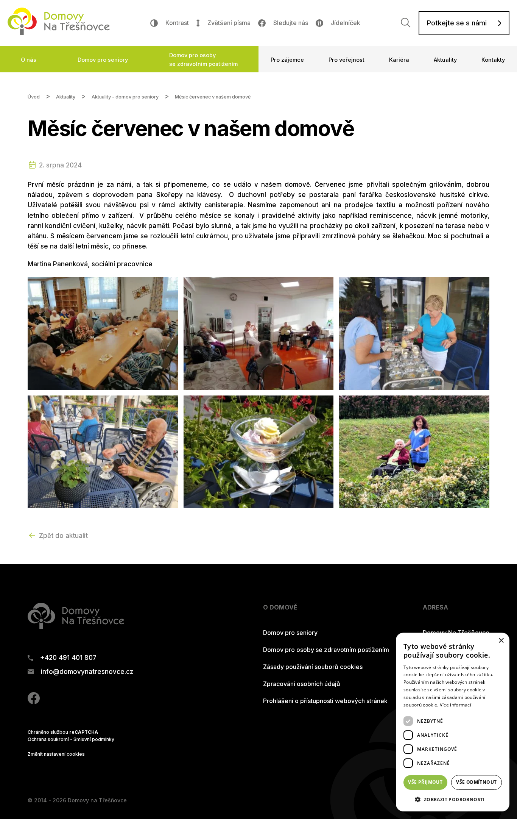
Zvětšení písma (228, 23)
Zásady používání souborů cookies (313, 667)
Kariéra (399, 59)
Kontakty (493, 59)
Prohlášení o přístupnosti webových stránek (325, 701)
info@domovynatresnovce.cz (87, 672)
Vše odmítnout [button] (476, 782)
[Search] (406, 23)
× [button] (501, 641)
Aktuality (445, 59)
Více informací (455, 705)
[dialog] (452, 722)
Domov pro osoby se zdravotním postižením (203, 59)
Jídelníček (345, 23)
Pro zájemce (287, 59)
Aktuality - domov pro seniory (125, 97)
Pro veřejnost (346, 59)
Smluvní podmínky (93, 739)
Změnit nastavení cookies (56, 754)
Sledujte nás (290, 23)
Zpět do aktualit (63, 535)
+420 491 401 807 (68, 658)
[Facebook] (34, 702)
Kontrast (177, 23)
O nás (28, 59)
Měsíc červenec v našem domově (213, 97)
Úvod (34, 97)
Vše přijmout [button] (425, 782)
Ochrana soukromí (48, 739)
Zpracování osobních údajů (301, 684)
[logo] (59, 33)
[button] (452, 799)
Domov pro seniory (103, 59)
